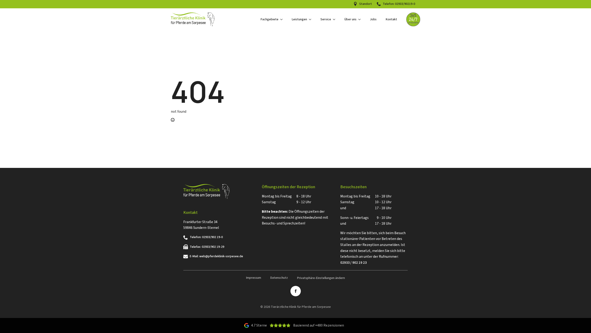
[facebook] (295, 291)
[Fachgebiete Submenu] (282, 19)
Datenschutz (279, 277)
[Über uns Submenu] (360, 19)
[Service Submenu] (335, 19)
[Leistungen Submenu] (311, 19)
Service (325, 19)
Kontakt (391, 19)
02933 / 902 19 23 (353, 262)
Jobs (373, 19)
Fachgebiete (269, 19)
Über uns (350, 19)
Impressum (253, 277)
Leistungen (299, 19)
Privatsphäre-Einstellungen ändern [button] (321, 278)
